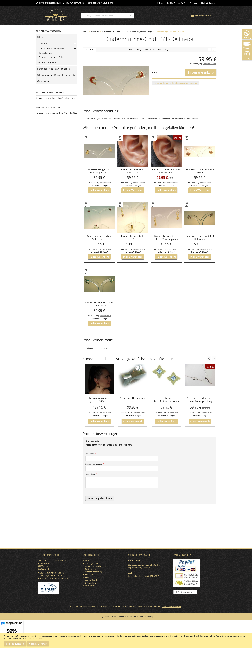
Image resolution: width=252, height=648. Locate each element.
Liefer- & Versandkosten (95, 566)
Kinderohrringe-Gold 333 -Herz (200, 171)
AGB (87, 577)
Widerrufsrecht (91, 580)
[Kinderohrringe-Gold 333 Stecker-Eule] (209, 49)
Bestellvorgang (91, 569)
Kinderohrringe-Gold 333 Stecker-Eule (166, 171)
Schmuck (95, 31)
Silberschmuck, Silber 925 (112, 31)
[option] (99, 395)
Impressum (90, 585)
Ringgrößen (90, 574)
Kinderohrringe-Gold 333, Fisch (132, 171)
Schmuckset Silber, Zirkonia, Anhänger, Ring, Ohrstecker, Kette (200, 399)
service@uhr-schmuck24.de (56, 578)
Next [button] (214, 358)
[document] (126, 640)
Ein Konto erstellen (208, 3)
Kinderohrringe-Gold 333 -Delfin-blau (99, 304)
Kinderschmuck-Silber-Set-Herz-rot (99, 237)
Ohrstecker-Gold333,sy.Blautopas (166, 399)
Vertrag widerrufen (186, 592)
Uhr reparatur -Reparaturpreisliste (56, 75)
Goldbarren (43, 81)
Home (85, 31)
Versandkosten (105, 412)
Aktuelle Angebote (47, 62)
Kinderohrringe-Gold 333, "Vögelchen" (99, 171)
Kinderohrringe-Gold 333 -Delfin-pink (200, 237)
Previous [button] (209, 358)
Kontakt (88, 560)
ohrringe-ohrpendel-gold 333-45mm (99, 399)
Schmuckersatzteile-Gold (51, 57)
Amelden (193, 3)
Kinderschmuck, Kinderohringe (139, 31)
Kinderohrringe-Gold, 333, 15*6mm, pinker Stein (166, 237)
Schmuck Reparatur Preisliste (53, 68)
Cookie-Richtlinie (35, 638)
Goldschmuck (45, 52)
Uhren (40, 37)
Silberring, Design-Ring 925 (133, 399)
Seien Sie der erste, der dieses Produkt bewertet (175, 83)
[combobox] (107, 16)
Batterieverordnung (93, 571)
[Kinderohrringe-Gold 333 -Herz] (214, 49)
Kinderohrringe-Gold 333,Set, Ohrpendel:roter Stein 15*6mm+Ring (132, 237)
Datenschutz (90, 582)
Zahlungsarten (91, 563)
